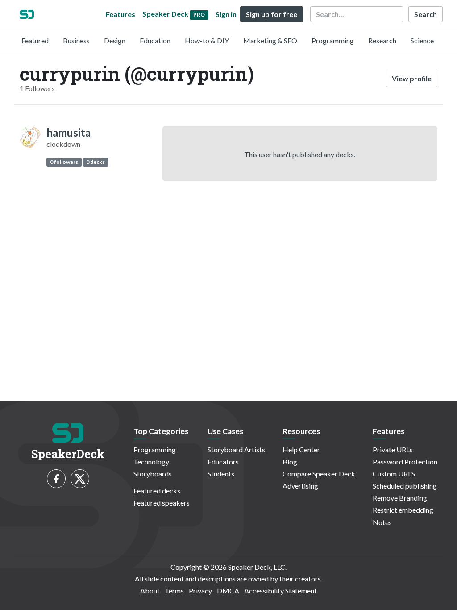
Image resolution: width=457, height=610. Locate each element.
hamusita (68, 132)
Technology (151, 461)
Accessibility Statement (280, 590)
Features (120, 14)
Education (155, 40)
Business (76, 40)
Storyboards (152, 473)
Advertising (300, 485)
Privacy (200, 590)
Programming (333, 40)
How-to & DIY (207, 40)
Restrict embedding (403, 510)
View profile (412, 78)
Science (422, 40)
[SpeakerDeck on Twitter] (80, 478)
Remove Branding (400, 497)
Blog (290, 461)
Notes (382, 522)
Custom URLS (394, 473)
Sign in (226, 14)
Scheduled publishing (405, 485)
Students (221, 473)
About (150, 590)
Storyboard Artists (236, 449)
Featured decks (156, 490)
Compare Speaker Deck (319, 473)
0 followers (64, 162)
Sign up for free (271, 14)
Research (382, 40)
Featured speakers (161, 502)
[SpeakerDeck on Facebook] (56, 478)
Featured (35, 40)
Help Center (301, 449)
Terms (174, 590)
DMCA (228, 590)
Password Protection (405, 461)
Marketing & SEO (270, 40)
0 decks (95, 162)
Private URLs (393, 449)
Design (114, 40)
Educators (223, 461)
